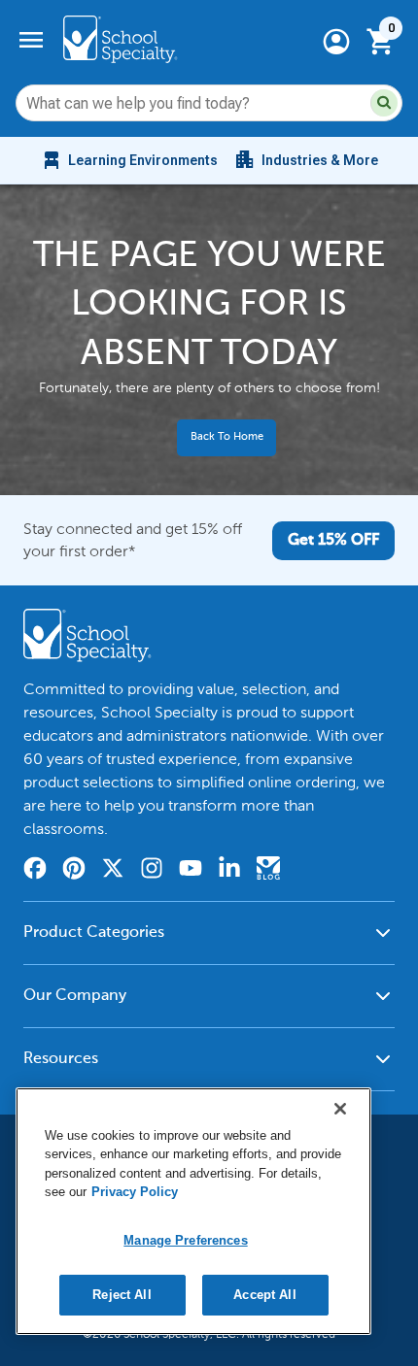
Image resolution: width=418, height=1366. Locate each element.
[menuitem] (129, 160)
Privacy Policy (134, 1191)
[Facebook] (35, 870)
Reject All (121, 1294)
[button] (384, 103)
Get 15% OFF (333, 541)
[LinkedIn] (229, 870)
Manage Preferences (185, 1240)
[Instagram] (151, 870)
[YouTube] (190, 870)
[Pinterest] (74, 870)
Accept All (264, 1294)
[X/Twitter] (112, 870)
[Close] (340, 1108)
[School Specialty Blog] (268, 870)
